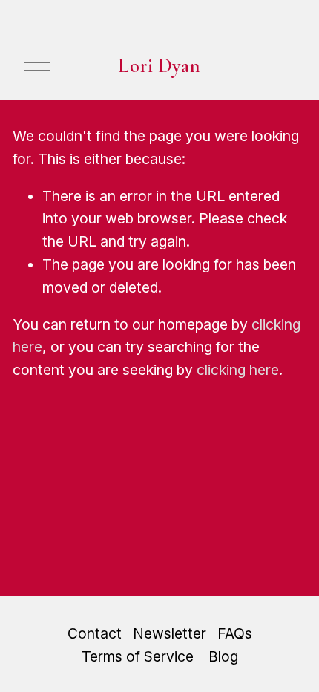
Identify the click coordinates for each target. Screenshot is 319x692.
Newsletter (169, 633)
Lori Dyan (159, 65)
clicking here (238, 370)
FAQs (234, 633)
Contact (95, 633)
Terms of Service (138, 656)
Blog (223, 656)
